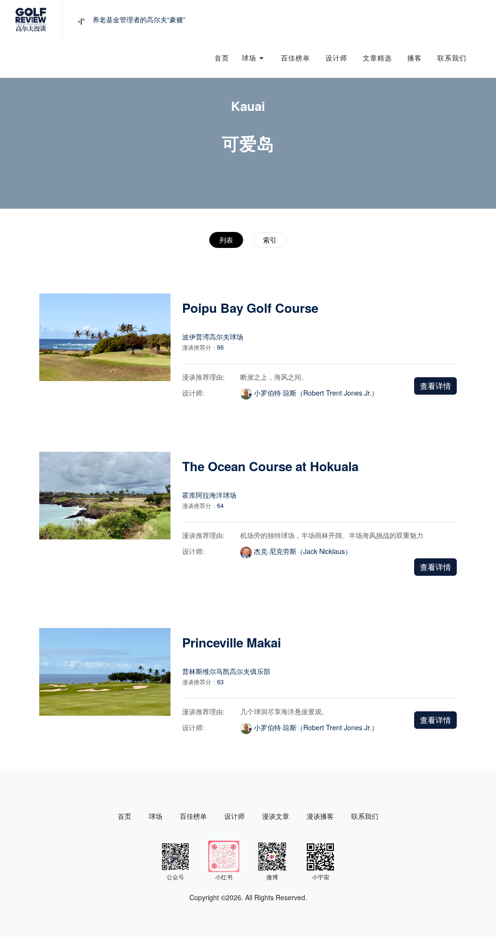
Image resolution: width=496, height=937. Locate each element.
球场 (155, 816)
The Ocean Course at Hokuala (270, 466)
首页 (124, 816)
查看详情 (435, 385)
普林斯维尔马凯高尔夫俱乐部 (226, 671)
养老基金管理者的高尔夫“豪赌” (139, 19)
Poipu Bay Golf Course (250, 308)
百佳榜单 (193, 816)
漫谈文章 (275, 816)
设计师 (234, 816)
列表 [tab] (226, 240)
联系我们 (364, 816)
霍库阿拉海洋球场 (209, 495)
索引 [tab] (270, 240)
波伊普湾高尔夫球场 (212, 336)
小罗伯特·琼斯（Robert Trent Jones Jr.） (316, 393)
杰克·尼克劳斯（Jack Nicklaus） (303, 551)
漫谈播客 (320, 816)
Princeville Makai (231, 642)
